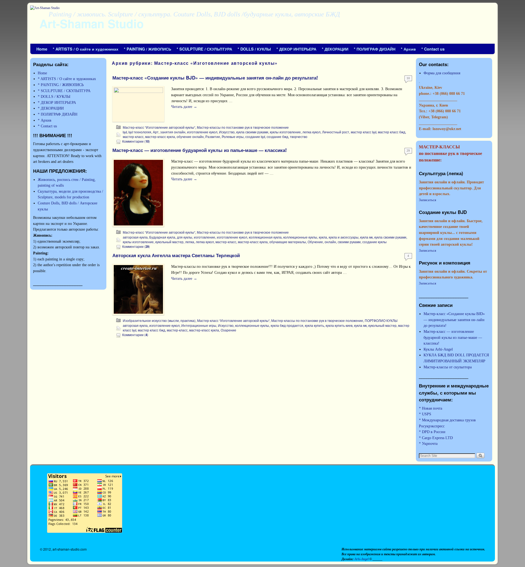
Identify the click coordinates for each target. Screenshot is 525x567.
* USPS (425, 414)
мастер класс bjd (363, 132)
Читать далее (184, 106)
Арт (156, 132)
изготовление (204, 237)
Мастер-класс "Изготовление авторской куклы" (159, 127)
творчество (298, 136)
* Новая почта (430, 408)
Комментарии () (136, 141)
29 (408, 150)
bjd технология (140, 132)
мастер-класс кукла (160, 136)
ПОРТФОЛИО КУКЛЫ (381, 320)
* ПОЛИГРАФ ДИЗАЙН (374, 49)
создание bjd (255, 136)
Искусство (227, 132)
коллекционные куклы (300, 237)
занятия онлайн (172, 132)
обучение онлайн (190, 136)
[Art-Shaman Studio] (262, 24)
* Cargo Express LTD (436, 438)
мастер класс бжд (391, 132)
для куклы (184, 237)
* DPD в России (432, 432)
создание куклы (374, 242)
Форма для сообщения (442, 73)
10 (408, 78)
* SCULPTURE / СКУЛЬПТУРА (204, 49)
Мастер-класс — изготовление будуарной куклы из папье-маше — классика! (199, 150)
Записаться (427, 200)
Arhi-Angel (361, 559)
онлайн (330, 242)
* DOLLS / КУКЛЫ (254, 49)
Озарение (228, 330)
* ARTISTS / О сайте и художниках (85, 49)
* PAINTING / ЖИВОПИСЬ (147, 49)
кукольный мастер (169, 242)
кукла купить (314, 325)
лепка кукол (311, 132)
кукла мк (366, 237)
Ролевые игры (233, 136)
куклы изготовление (285, 132)
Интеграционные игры (198, 325)
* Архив (408, 49)
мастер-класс (133, 136)
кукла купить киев (339, 325)
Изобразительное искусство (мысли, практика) (159, 320)
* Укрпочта (428, 443)
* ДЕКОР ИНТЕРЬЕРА (296, 49)
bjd (125, 132)
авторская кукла (135, 237)
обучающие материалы (287, 242)
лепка (189, 242)
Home (41, 49)
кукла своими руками (252, 132)
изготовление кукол (202, 132)
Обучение (315, 242)
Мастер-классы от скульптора (448, 367)
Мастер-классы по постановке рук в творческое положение (243, 127)
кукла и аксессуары (343, 237)
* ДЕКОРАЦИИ (335, 49)
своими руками (349, 242)
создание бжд (277, 136)
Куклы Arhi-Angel (438, 349)
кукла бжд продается (287, 325)
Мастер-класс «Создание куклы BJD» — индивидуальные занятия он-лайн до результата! (215, 77)
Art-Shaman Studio (91, 23)
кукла (323, 237)
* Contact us (433, 49)
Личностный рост (335, 132)
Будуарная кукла (162, 237)
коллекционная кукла (265, 237)
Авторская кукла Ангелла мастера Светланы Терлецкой (176, 255)
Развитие (212, 136)
